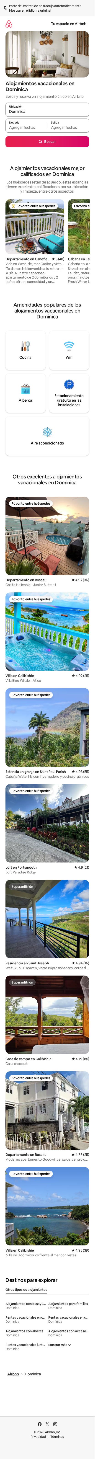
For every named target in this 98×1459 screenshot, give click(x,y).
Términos (57, 1437)
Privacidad (38, 1437)
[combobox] (47, 111)
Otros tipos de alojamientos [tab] (26, 1290)
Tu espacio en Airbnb (68, 23)
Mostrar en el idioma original (30, 10)
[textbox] (26, 127)
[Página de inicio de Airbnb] (8, 24)
